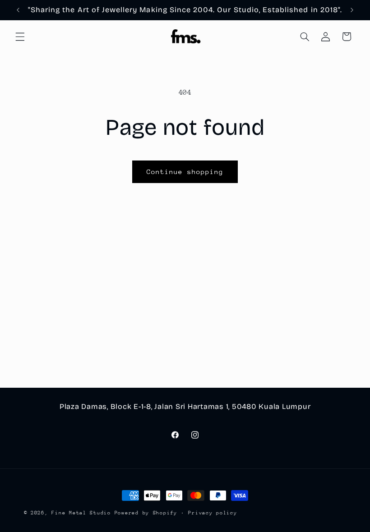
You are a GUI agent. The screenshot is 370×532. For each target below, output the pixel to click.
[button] (19, 36)
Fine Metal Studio (81, 513)
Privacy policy (212, 513)
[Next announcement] (352, 10)
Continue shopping (185, 171)
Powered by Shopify (146, 513)
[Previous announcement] (18, 10)
